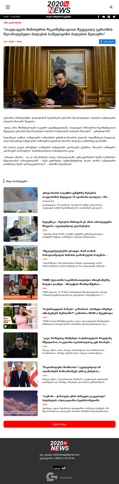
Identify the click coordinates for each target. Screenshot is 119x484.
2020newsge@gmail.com (66, 454)
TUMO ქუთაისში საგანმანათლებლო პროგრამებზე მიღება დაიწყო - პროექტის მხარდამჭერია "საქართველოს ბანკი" (76, 282)
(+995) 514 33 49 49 (64, 458)
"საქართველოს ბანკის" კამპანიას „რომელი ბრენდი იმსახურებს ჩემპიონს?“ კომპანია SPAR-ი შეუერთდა (77, 311)
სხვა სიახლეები (16, 181)
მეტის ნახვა (59, 424)
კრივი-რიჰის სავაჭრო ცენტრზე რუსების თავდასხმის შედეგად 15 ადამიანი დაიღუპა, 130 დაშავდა (74, 195)
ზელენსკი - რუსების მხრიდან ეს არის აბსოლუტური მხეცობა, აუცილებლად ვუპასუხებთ (77, 223)
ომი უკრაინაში (12, 22)
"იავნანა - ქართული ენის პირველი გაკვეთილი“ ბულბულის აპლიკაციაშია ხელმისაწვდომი (74, 398)
